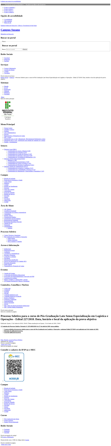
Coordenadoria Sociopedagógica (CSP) (18, 162)
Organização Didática (10, 217)
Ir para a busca (8, 10)
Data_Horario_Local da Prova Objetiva (11, 340)
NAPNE (6, 291)
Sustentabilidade (8, 301)
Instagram (7, 431)
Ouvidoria (7, 73)
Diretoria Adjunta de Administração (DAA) (16, 166)
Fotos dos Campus (9, 189)
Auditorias (7, 252)
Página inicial (4, 77)
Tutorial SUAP (8, 223)
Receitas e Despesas (9, 255)
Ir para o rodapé (9, 12)
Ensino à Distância (9, 298)
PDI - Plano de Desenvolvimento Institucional (16, 305)
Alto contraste (8, 21)
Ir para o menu (8, 9)
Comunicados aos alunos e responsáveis (15, 212)
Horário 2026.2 (8, 215)
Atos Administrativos (10, 132)
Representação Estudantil (11, 220)
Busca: (4, 49)
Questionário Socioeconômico (12, 218)
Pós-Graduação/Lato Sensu (11, 419)
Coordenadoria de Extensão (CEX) (17, 152)
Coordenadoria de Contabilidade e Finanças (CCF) (21, 169)
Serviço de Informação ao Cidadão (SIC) (15, 261)
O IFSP (6, 202)
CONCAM (7, 288)
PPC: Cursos (7, 137)
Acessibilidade (8, 19)
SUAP (6, 88)
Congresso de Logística (10, 278)
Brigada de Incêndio (9, 178)
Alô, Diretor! (7, 209)
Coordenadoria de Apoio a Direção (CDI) (19, 151)
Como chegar (8, 181)
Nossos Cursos (8, 128)
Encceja (6, 134)
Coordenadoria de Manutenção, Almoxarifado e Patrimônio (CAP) (26, 171)
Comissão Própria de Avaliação (12, 296)
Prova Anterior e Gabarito (15, 241)
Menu (2, 97)
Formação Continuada (10, 299)
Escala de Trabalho (9, 192)
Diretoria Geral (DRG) (10, 149)
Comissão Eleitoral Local (11, 295)
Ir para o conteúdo (9, 7)
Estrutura (6, 188)
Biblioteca (7, 92)
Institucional (7, 249)
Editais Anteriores (12, 240)
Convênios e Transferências (11, 253)
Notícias (12, 77)
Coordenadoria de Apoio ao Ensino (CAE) (19, 163)
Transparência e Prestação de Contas (14, 266)
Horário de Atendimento (10, 186)
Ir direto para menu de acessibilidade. (11, 1)
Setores (6, 197)
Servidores (7, 199)
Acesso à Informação (10, 68)
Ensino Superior (8, 420)
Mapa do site (7, 22)
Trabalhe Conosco (9, 129)
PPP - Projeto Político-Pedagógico (13, 307)
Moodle (6, 86)
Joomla (27, 440)
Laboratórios (7, 191)
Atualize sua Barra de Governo (36, 5)
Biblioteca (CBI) (12, 160)
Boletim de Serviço (9, 194)
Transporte (7, 225)
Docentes (6, 195)
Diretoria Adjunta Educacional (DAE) (14, 158)
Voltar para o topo (6, 344)
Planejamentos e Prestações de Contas (14, 136)
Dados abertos (8, 264)
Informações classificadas (11, 260)
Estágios (6, 131)
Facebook (7, 429)
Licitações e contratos (10, 256)
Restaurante (7, 89)
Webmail (6, 91)
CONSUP (7, 290)
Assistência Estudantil (10, 211)
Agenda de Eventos (9, 273)
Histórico (6, 183)
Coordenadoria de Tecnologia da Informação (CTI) (22, 157)
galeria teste (7, 200)
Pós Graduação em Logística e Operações (15, 237)
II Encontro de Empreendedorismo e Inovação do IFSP (19, 276)
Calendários (7, 214)
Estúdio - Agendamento (10, 142)
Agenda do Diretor (9, 70)
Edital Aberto (11, 238)
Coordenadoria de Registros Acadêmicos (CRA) (21, 165)
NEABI (6, 293)
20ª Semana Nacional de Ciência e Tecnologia (16, 281)
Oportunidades (8, 226)
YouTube (6, 432)
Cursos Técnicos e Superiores (12, 235)
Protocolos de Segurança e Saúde (13, 180)
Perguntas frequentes (10, 263)
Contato (6, 71)
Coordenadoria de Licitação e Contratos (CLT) (20, 168)
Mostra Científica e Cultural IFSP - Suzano (16, 279)
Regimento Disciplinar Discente (13, 222)
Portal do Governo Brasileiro (14, 5)
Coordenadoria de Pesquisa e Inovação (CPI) (20, 155)
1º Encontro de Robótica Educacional (14, 275)
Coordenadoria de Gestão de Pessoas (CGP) (20, 154)
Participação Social (9, 250)
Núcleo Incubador (9, 302)
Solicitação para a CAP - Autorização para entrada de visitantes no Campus (24, 140)
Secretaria (7, 94)
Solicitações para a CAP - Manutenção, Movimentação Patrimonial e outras (24, 139)
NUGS (6, 304)
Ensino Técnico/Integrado (11, 422)
